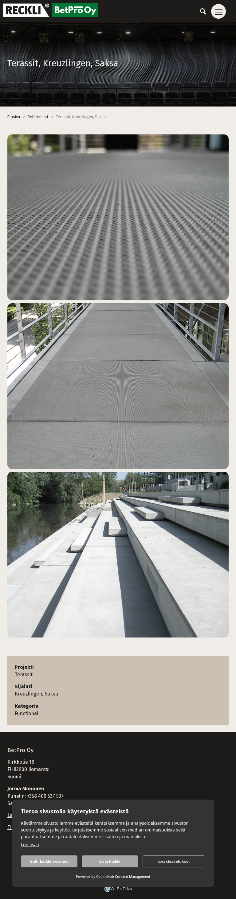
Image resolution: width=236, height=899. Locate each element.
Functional (26, 713)
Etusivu (13, 116)
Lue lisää (30, 844)
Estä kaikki (109, 861)
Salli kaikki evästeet (49, 861)
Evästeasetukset (174, 861)
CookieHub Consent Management (123, 876)
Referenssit (38, 116)
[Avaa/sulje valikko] (218, 11)
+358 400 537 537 (45, 796)
